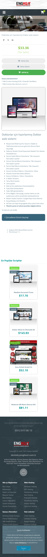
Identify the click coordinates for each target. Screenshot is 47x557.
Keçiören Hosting (30, 524)
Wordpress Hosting (31, 492)
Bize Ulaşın (6, 487)
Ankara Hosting (29, 503)
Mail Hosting (28, 495)
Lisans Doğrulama (9, 501)
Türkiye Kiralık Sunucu (10, 524)
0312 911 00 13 (23, 430)
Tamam (23, 548)
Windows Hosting (30, 487)
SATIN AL (25, 72)
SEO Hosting (28, 489)
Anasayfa (7, 24)
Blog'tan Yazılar (8, 495)
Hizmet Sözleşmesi (9, 506)
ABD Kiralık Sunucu (9, 521)
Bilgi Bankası (7, 498)
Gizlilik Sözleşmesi (9, 503)
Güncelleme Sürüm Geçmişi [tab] (17, 217)
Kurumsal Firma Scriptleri (28, 24)
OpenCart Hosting (30, 506)
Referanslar (7, 489)
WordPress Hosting (31, 501)
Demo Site (25, 61)
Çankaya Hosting (30, 519)
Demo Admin (25, 66)
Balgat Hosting (29, 521)
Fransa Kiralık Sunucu (10, 519)
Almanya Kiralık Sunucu (11, 516)
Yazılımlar (15, 24)
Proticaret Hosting (30, 498)
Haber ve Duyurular (9, 492)
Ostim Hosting (29, 516)
